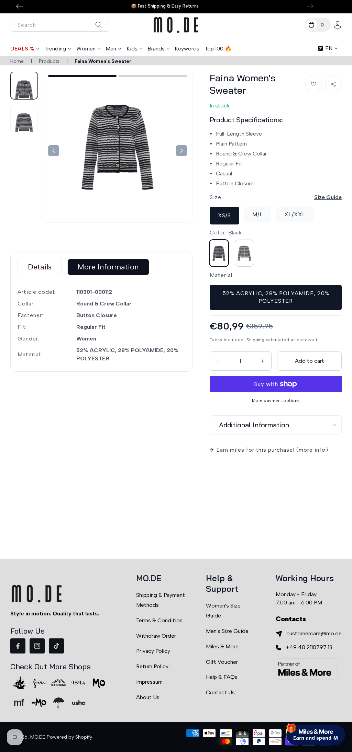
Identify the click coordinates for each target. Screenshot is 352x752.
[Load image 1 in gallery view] (24, 85)
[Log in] (337, 25)
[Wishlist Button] (313, 84)
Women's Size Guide (223, 610)
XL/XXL (295, 214)
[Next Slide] (53, 150)
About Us (148, 697)
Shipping (255, 339)
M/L (257, 214)
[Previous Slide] (181, 150)
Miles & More (222, 646)
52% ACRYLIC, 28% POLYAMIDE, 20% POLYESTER (275, 297)
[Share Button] (333, 84)
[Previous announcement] (19, 6)
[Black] (219, 253)
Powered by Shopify (69, 737)
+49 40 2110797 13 (309, 647)
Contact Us (220, 692)
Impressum (149, 682)
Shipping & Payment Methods (160, 600)
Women (86, 48)
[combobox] (60, 25)
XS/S (224, 215)
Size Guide (328, 197)
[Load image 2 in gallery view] (24, 118)
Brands (156, 48)
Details (40, 266)
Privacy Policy (153, 651)
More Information (108, 266)
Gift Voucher (222, 662)
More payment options (276, 400)
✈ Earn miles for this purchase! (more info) (269, 450)
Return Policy (152, 666)
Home (17, 61)
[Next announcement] (310, 6)
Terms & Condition (159, 620)
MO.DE (37, 737)
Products (49, 61)
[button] (318, 25)
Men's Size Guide (227, 631)
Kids (132, 48)
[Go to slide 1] (82, 76)
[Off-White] (244, 253)
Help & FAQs (222, 677)
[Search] (98, 25)
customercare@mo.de (314, 633)
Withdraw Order (156, 636)
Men (111, 48)
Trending (55, 48)
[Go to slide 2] (153, 76)
